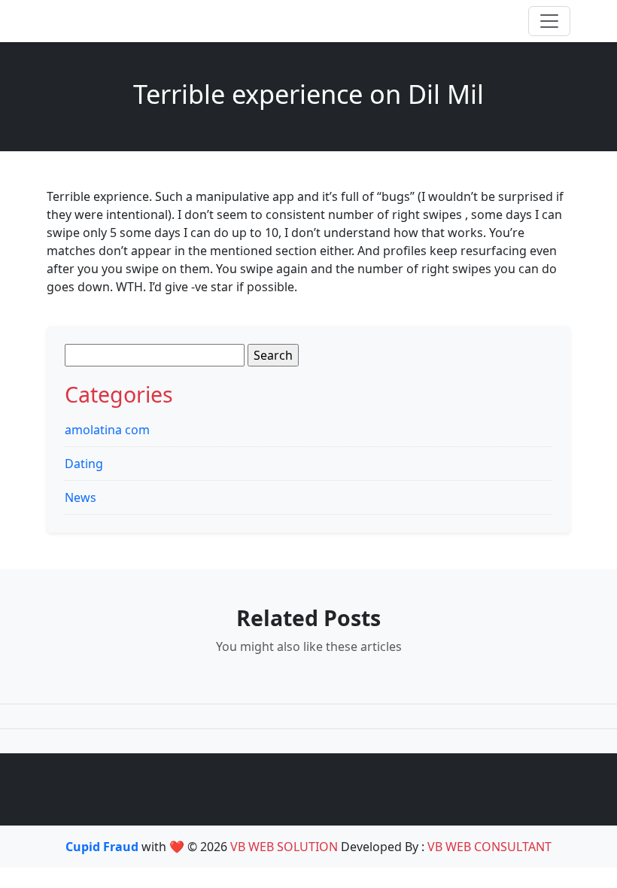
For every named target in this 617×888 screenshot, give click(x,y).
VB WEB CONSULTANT (489, 846)
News (80, 497)
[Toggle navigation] (549, 21)
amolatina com (107, 429)
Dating (84, 463)
